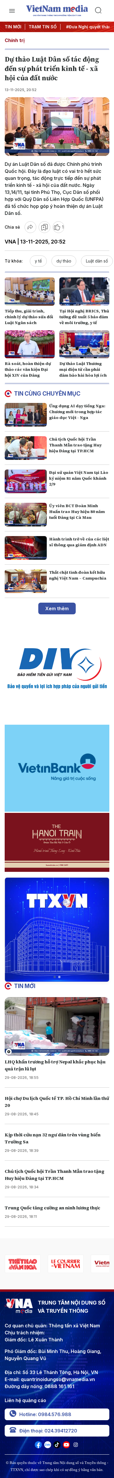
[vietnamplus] (66, 1264)
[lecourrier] (23, 1264)
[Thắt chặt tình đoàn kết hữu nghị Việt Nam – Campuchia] (26, 581)
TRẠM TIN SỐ (43, 26)
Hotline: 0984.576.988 (45, 1414)
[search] (102, 11)
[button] (54, 977)
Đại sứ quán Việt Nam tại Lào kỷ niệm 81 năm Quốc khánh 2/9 (78, 478)
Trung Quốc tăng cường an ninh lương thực (52, 1207)
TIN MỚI (13, 26)
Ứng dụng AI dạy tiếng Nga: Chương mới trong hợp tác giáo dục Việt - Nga (77, 411)
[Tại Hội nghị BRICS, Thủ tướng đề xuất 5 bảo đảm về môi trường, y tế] (84, 291)
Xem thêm (57, 608)
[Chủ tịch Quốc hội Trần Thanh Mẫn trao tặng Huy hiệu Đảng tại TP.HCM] (26, 448)
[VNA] (38, 1446)
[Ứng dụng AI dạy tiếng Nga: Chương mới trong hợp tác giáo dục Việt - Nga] (26, 415)
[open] (12, 10)
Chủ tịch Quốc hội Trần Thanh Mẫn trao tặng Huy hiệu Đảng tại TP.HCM (75, 445)
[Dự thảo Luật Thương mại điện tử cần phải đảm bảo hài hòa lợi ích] (84, 344)
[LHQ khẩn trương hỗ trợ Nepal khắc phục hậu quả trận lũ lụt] (57, 1026)
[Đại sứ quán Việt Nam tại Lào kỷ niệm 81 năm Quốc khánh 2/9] (26, 481)
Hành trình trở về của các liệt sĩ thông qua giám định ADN (79, 542)
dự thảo (63, 260)
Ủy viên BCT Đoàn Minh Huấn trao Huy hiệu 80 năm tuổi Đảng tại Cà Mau (77, 511)
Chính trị (15, 40)
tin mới (24, 986)
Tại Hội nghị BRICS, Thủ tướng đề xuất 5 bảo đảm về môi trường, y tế (84, 317)
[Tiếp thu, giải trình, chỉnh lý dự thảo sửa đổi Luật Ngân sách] (30, 291)
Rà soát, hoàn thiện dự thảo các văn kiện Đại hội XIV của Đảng (28, 369)
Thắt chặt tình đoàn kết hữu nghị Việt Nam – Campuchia (77, 575)
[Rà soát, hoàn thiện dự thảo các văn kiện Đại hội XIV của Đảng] (30, 344)
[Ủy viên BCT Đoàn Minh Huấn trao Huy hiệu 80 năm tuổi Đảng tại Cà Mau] (26, 514)
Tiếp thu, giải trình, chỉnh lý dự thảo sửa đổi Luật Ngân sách (29, 317)
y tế (38, 260)
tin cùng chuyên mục (47, 393)
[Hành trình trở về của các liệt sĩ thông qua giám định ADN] (26, 548)
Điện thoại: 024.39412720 (48, 1431)
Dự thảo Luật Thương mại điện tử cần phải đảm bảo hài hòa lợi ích (83, 369)
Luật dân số (97, 260)
